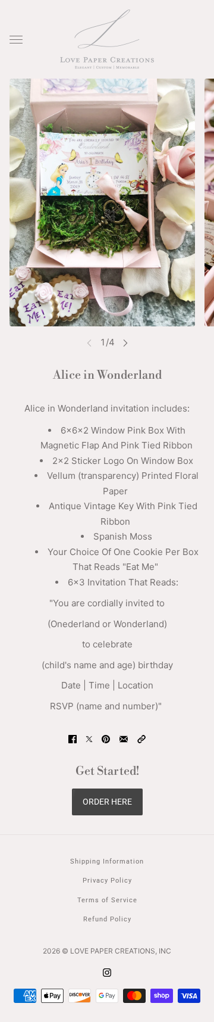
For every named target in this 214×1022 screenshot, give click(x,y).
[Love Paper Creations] (107, 39)
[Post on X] (89, 738)
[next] (125, 343)
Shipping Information (107, 861)
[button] (141, 738)
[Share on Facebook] (72, 738)
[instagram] (107, 972)
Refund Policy (107, 919)
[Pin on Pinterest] (106, 738)
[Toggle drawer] (16, 39)
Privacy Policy (107, 880)
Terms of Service (107, 900)
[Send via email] (124, 738)
